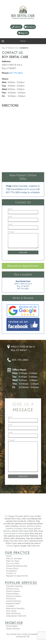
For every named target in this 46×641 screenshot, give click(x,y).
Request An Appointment (17, 576)
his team (31, 516)
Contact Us (11, 573)
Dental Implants (13, 591)
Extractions (11, 599)
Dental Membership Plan (16, 566)
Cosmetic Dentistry (14, 586)
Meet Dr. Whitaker (14, 558)
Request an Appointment (23, 265)
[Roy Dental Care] (23, 12)
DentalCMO (21, 637)
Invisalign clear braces (23, 528)
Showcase (14, 623)
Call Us (17, 27)
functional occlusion (15, 533)
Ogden (14, 543)
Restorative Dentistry (15, 608)
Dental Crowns (12, 589)
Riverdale (14, 541)
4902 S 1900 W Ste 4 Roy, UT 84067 (23, 348)
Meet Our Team (12, 561)
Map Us (23, 33)
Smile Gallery (12, 626)
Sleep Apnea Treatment (16, 616)
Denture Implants (13, 596)
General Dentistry (13, 601)
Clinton (9, 546)
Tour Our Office (13, 563)
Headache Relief (13, 603)
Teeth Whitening (13, 613)
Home (16, 48)
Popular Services (21, 583)
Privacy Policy (12, 568)
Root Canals (11, 611)
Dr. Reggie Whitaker (14, 516)
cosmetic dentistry (26, 526)
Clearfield (35, 546)
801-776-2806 (16, 73)
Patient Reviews (13, 629)
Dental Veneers (12, 594)
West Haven (23, 541)
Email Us (30, 27)
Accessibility (11, 571)
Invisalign (10, 606)
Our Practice (17, 553)
